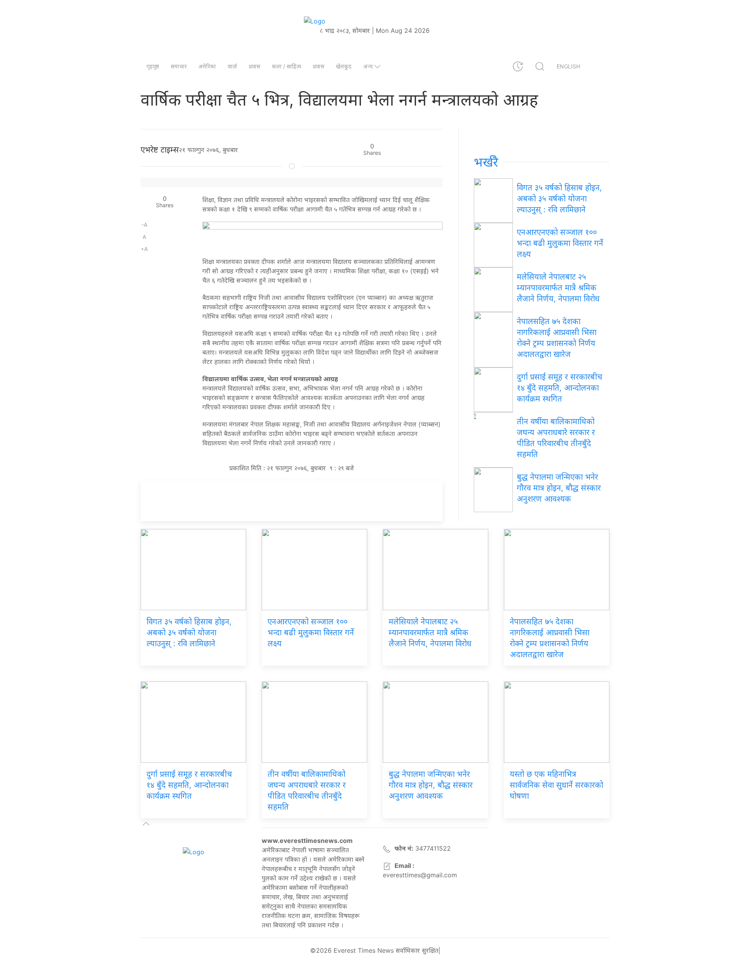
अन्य (368, 66)
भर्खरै (486, 162)
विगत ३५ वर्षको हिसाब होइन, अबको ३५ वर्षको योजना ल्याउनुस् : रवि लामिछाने (559, 198)
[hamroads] (322, 235)
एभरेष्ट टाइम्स (160, 149)
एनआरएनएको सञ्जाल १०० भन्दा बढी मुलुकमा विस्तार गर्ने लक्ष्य (560, 243)
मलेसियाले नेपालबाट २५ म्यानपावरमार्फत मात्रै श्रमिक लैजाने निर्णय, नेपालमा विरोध (558, 287)
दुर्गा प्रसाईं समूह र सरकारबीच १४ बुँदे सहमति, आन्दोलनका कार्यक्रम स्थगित (559, 387)
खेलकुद (344, 66)
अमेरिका (207, 66)
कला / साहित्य (286, 66)
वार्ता (232, 66)
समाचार (179, 66)
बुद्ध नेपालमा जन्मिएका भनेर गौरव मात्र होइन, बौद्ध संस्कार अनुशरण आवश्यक (559, 488)
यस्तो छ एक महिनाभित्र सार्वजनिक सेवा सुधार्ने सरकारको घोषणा (556, 785)
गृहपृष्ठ (152, 66)
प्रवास (254, 66)
